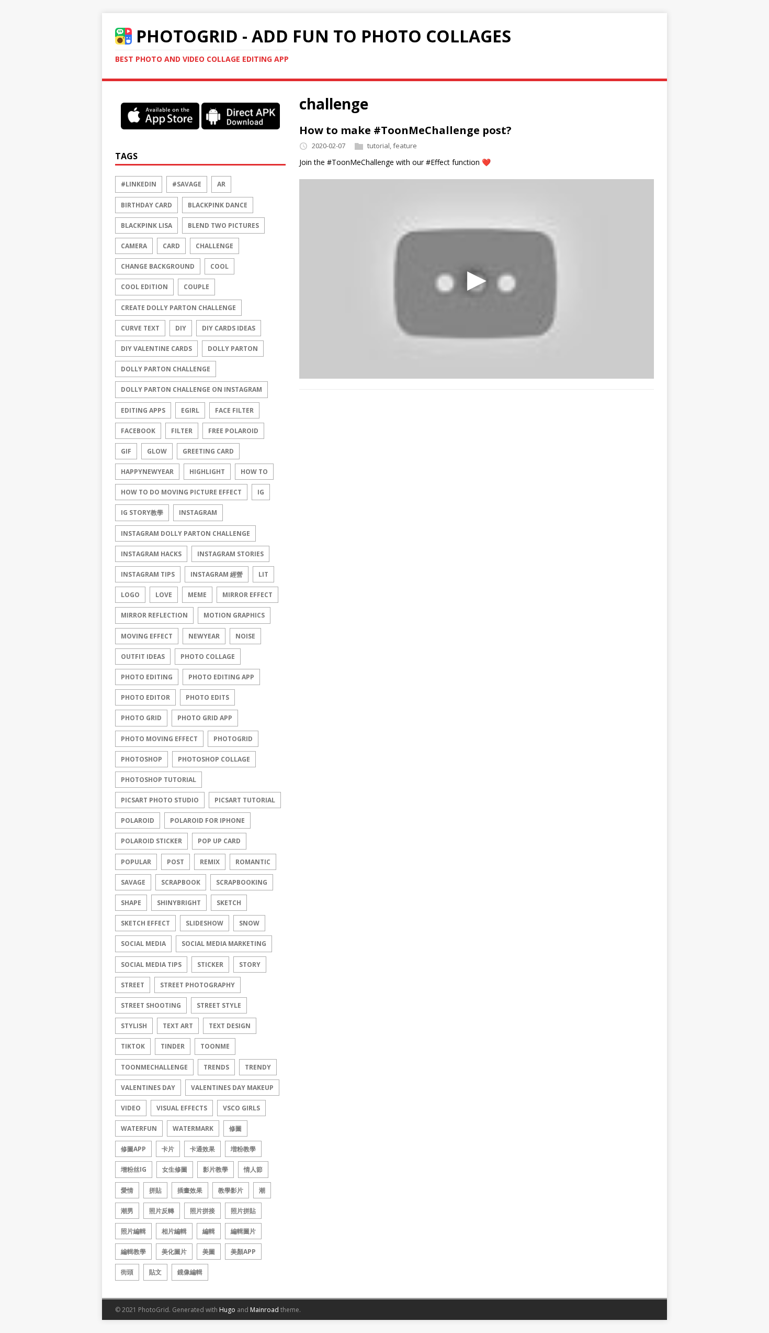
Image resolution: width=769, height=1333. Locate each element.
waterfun (139, 1128)
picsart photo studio (160, 800)
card (171, 245)
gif (126, 451)
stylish (134, 1025)
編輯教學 (133, 1251)
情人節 (253, 1169)
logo (130, 594)
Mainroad (264, 1309)
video (131, 1108)
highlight (207, 471)
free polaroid (233, 430)
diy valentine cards (156, 348)
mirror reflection (154, 615)
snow (249, 923)
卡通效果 (202, 1148)
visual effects (181, 1108)
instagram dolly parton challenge (185, 533)
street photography (197, 985)
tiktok (133, 1046)
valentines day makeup (232, 1087)
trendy (258, 1067)
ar (221, 184)
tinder (173, 1046)
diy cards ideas (228, 328)
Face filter (234, 410)
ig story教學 (142, 512)
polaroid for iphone (207, 820)
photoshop (141, 759)
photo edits (207, 697)
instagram (198, 512)
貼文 (155, 1272)
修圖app (133, 1148)
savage (133, 882)
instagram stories (230, 553)
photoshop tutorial (158, 779)
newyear (204, 636)
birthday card (146, 205)
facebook (138, 430)
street (132, 985)
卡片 (168, 1148)
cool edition (144, 286)
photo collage (207, 656)
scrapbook (180, 882)
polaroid (137, 820)
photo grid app (204, 717)
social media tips (151, 964)
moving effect (147, 636)
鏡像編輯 (189, 1272)
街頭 (127, 1272)
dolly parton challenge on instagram (191, 389)
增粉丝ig (133, 1169)
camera (134, 245)
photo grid (141, 717)
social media (143, 943)
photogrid (233, 738)
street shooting (151, 1005)
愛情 (127, 1190)
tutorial (378, 145)
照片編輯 (133, 1231)
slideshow (204, 923)
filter (182, 430)
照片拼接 (202, 1210)
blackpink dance (217, 205)
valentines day (148, 1087)
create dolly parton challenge (178, 307)
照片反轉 (161, 1210)
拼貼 (155, 1190)
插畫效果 (189, 1190)
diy (180, 328)
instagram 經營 (216, 574)
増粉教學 (243, 1148)
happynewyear (147, 471)
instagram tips (148, 574)
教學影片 (230, 1190)
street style (219, 1005)
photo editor (145, 697)
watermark (193, 1128)
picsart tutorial (244, 800)
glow (157, 451)
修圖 (235, 1128)
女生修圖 (174, 1169)
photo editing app (221, 677)
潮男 (127, 1210)
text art (178, 1025)
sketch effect (145, 923)
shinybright (179, 902)
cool (219, 266)
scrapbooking (241, 882)
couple (196, 286)
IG (260, 492)
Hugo (227, 1309)
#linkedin (138, 184)
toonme (215, 1046)
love (163, 594)
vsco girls (241, 1108)
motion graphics (234, 615)
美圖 (208, 1251)
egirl (190, 410)
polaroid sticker (151, 840)
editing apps (143, 410)
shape (131, 902)
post (175, 861)
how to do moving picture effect (181, 492)
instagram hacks (151, 553)
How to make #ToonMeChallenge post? (405, 130)
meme (197, 594)
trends (216, 1067)
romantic (252, 861)
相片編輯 (174, 1231)
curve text (140, 328)
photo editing (147, 677)
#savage (186, 184)
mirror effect (247, 594)
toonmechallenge (154, 1067)
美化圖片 (174, 1251)
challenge (214, 245)
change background (158, 266)
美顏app (243, 1251)
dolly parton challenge (165, 369)
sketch (229, 902)
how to (254, 471)
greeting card (208, 451)
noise (245, 636)
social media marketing (224, 943)
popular (136, 861)
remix (210, 861)
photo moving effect (159, 738)
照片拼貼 (243, 1210)
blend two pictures (223, 225)
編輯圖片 (243, 1231)
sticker (210, 964)
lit (263, 574)
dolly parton (233, 348)
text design (230, 1025)
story (250, 964)
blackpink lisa (146, 225)
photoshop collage (214, 759)
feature (405, 145)
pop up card (219, 840)
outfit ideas (143, 656)
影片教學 (215, 1169)
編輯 (208, 1231)
